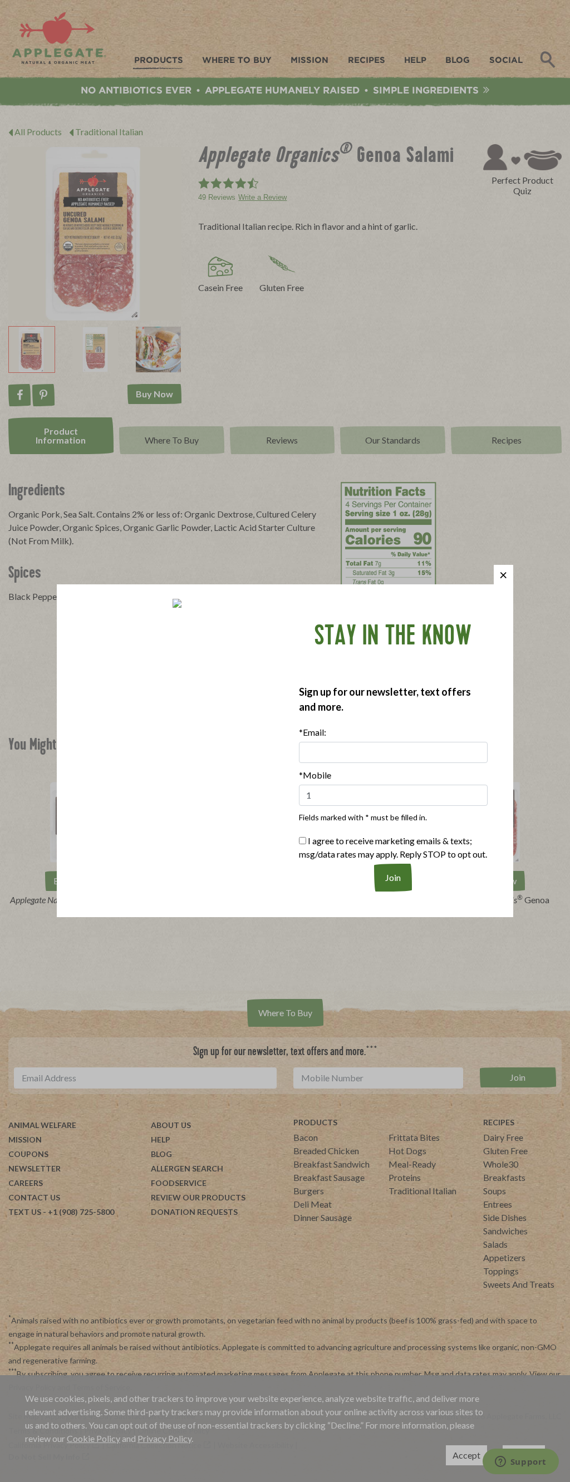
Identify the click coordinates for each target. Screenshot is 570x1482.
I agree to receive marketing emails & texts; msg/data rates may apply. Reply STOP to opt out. (393, 847)
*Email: (312, 732)
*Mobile (315, 775)
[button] (503, 574)
